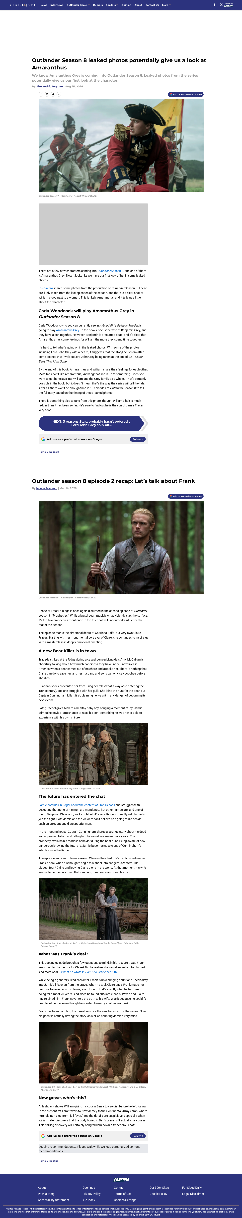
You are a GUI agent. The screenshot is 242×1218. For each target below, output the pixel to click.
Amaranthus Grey (67, 330)
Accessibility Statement (53, 1200)
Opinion (126, 4)
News (43, 4)
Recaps (53, 1160)
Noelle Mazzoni (46, 488)
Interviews (56, 4)
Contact (119, 1187)
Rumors (98, 4)
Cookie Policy (158, 1194)
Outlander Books (77, 4)
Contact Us (152, 4)
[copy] (59, 94)
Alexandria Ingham (49, 86)
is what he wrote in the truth (88, 972)
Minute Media (21, 1209)
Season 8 (110, 271)
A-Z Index (88, 1200)
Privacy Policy (91, 1194)
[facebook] (214, 4)
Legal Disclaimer (193, 1194)
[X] (221, 4)
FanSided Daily (192, 1187)
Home (42, 451)
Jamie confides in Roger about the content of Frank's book (77, 805)
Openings (88, 1187)
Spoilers (111, 4)
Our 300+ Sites (159, 1187)
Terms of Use (123, 1194)
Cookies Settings (125, 1200)
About (138, 4)
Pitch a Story (46, 1194)
